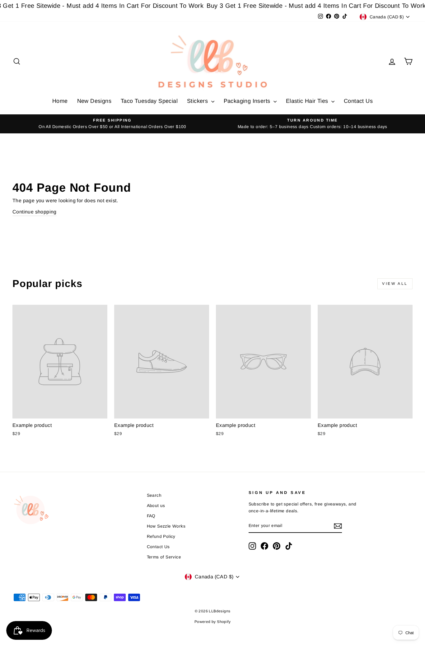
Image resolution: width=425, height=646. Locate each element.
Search (154, 495)
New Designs (94, 101)
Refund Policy (161, 536)
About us (156, 505)
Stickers (198, 101)
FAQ (151, 516)
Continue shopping (34, 211)
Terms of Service (164, 557)
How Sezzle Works (166, 526)
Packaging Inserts (248, 101)
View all (395, 283)
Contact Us (358, 101)
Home (60, 101)
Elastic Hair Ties (308, 101)
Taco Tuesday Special (149, 101)
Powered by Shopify (212, 622)
